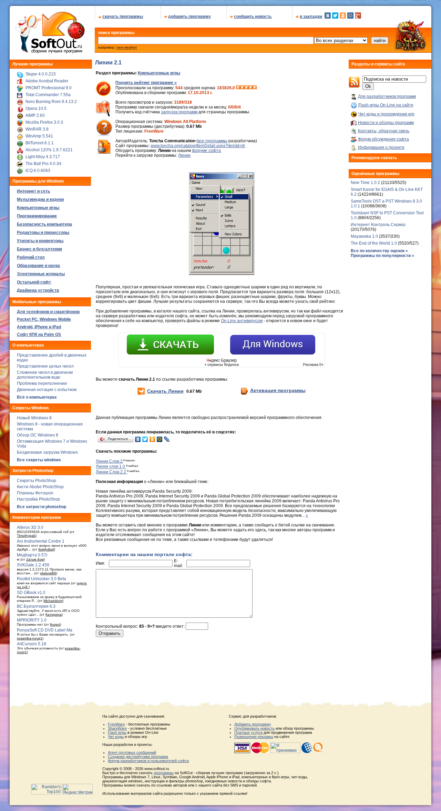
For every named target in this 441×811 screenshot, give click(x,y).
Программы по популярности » (382, 255)
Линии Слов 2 (109, 461)
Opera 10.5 (36, 108)
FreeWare (116, 724)
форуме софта (206, 150)
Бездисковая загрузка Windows (47, 452)
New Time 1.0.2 (365, 182)
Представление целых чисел (45, 366)
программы (164, 773)
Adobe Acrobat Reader (46, 81)
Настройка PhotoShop (38, 499)
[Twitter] (335, 15)
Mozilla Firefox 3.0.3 (44, 122)
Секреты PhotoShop (36, 480)
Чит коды (116, 737)
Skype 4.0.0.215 (40, 74)
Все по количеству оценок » (379, 250)
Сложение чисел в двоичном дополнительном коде (45, 375)
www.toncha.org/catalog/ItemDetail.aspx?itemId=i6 (198, 145)
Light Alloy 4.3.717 (42, 156)
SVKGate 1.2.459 (33, 565)
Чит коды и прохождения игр (386, 114)
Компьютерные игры (159, 73)
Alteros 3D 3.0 (30, 527)
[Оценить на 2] (242, 87)
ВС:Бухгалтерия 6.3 (36, 606)
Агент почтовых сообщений (132, 752)
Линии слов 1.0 (111, 466)
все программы (212, 140)
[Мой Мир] (350, 15)
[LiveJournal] (167, 439)
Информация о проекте (381, 147)
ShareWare (117, 728)
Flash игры (117, 732)
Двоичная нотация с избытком (46, 389)
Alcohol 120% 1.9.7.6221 (49, 149)
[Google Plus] (358, 15)
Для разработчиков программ (387, 96)
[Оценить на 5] (255, 87)
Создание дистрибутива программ (138, 756)
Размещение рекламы (253, 737)
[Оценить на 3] (246, 87)
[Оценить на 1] (238, 87)
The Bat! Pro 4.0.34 (43, 163)
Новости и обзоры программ (386, 122)
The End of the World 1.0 (374, 243)
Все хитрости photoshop (41, 506)
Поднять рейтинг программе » (146, 82)
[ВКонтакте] (328, 15)
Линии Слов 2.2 (111, 472)
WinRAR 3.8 (37, 129)
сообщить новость (252, 16)
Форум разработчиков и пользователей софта (148, 761)
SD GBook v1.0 (31, 592)
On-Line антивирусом (242, 320)
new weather (126, 47)
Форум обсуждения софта (383, 139)
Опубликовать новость (254, 728)
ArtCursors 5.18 (31, 643)
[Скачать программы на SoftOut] (49, 53)
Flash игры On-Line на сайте (385, 105)
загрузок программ (179, 112)
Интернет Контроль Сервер (378, 224)
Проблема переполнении (42, 383)
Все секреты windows (39, 460)
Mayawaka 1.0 (365, 236)
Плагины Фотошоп (35, 493)
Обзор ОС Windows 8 (37, 435)
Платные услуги (248, 732)
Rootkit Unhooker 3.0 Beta (41, 578)
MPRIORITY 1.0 (32, 620)
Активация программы (278, 390)
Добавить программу (252, 724)
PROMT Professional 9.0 (48, 87)
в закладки (311, 16)
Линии (184, 155)
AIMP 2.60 (35, 115)
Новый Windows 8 (34, 417)
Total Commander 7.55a (48, 94)
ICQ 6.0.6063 (37, 170)
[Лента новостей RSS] (354, 86)
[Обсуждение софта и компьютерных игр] (412, 51)
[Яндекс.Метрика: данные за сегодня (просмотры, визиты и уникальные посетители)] (77, 789)
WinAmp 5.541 (39, 136)
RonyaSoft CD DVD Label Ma (44, 630)
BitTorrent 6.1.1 (39, 143)
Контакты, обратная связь (383, 131)
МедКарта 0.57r (32, 555)
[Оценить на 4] (250, 87)
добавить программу (189, 16)
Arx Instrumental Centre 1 (40, 541)
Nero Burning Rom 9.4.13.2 (51, 101)
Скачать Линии (165, 391)
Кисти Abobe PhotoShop (40, 486)
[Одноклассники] (343, 15)
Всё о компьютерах (37, 397)
